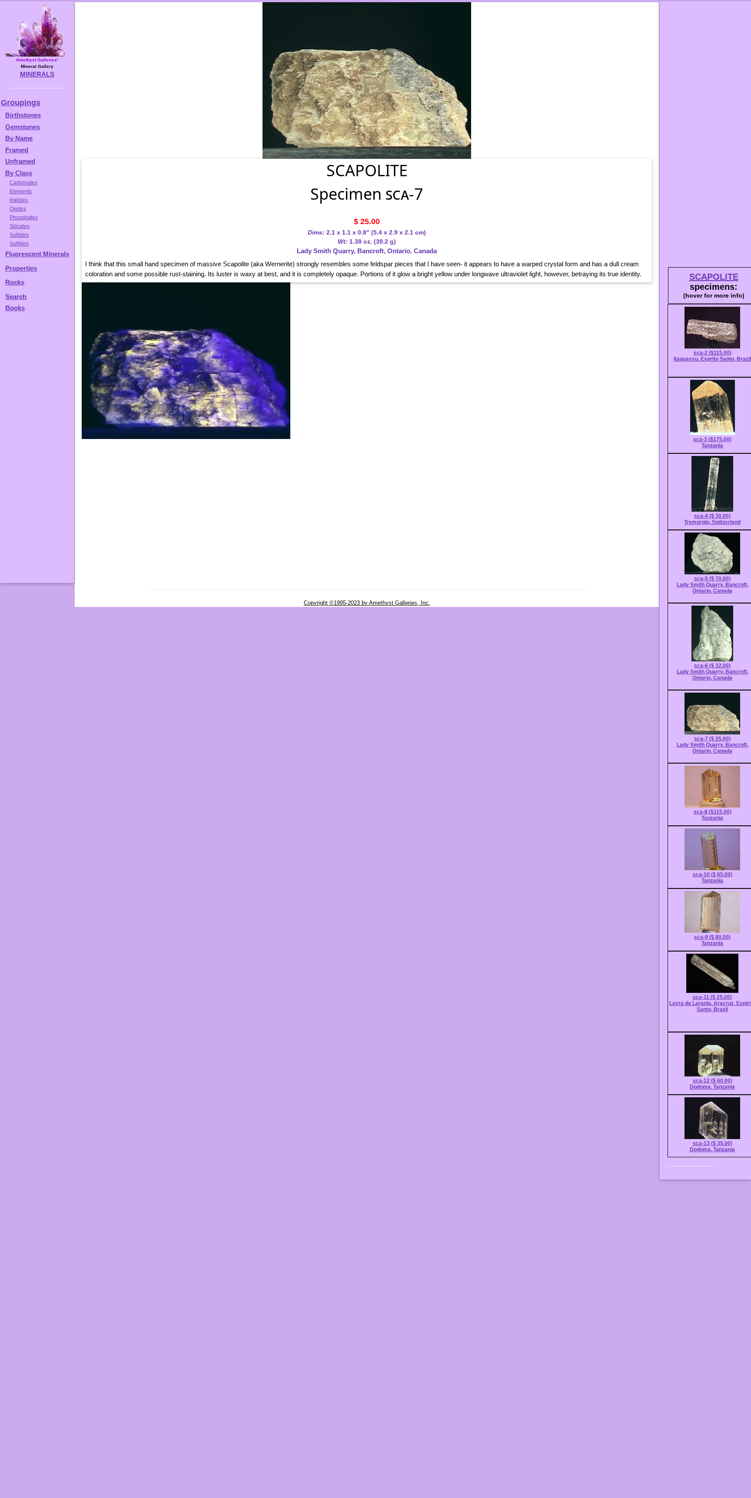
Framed (16, 150)
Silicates (20, 226)
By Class (18, 173)
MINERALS (37, 74)
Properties (21, 268)
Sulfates (19, 235)
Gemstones (22, 127)
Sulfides (19, 244)
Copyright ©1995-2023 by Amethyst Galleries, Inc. (367, 603)
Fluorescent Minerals (37, 254)
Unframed (20, 161)
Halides (19, 200)
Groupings (20, 102)
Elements (21, 191)
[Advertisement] (35, 451)
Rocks (14, 282)
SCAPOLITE (713, 277)
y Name (21, 138)
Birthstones (23, 115)
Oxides (18, 209)
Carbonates (23, 183)
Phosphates (24, 217)
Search (16, 296)
